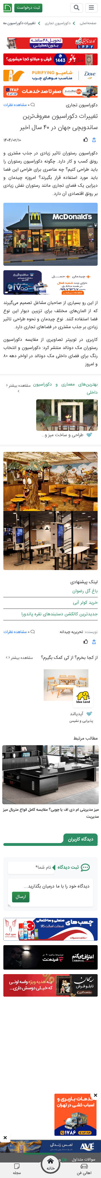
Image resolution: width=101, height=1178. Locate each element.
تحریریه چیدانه (71, 632)
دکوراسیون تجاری (82, 105)
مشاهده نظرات (15, 105)
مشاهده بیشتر (19, 385)
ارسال (21, 897)
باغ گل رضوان (85, 591)
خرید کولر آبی (85, 603)
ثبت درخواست (28, 7)
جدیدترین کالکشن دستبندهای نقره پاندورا (59, 614)
